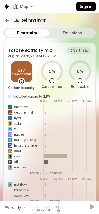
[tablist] (49, 33)
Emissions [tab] (72, 32)
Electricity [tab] (27, 32)
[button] (7, 21)
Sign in (86, 6)
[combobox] (15, 207)
